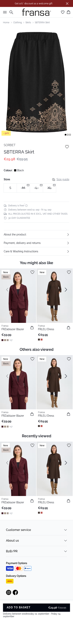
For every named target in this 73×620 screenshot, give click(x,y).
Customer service (18, 530)
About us (12, 540)
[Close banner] (67, 3)
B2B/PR (12, 551)
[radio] (10, 187)
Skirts (28, 22)
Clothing (17, 22)
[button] (36, 234)
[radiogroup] (36, 188)
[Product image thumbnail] (65, 134)
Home (6, 22)
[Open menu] (4, 12)
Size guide (63, 179)
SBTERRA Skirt (42, 22)
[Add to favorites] (67, 146)
